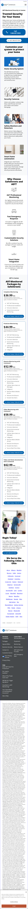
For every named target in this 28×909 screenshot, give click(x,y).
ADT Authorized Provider (18, 650)
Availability (5, 638)
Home (3, 623)
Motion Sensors (18, 647)
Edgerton (10, 585)
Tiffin (8, 608)
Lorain (7, 593)
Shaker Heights (10, 616)
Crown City (8, 582)
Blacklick (19, 570)
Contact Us (5, 650)
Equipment (17, 641)
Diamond (20, 582)
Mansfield (13, 593)
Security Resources (19, 638)
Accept (14, 906)
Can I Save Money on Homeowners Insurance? (7, 691)
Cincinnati (17, 576)
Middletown (9, 599)
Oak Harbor (12, 602)
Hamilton (11, 587)
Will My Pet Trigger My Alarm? (7, 681)
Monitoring (17, 644)
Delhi (16, 616)
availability (9, 623)
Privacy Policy (6, 660)
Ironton (17, 587)
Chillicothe (11, 576)
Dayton (14, 582)
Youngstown (10, 613)
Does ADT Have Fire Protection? (8, 667)
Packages (5, 641)
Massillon (16, 596)
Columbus (17, 579)
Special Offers (6, 644)
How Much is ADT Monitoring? (7, 686)
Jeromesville (9, 590)
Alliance (13, 570)
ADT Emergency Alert (18, 655)
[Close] (26, 892)
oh (14, 623)
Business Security (7, 647)
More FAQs (5, 696)
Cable (14, 573)
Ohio (21, 616)
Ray (18, 602)
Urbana (18, 608)
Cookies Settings (14, 901)
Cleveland (10, 579)
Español (25, 1)
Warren (10, 611)
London (20, 590)
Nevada (16, 599)
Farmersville (17, 585)
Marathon (20, 593)
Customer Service (7, 653)
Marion (11, 596)
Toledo (13, 608)
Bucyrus (9, 573)
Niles (20, 599)
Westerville (17, 611)
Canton (19, 573)
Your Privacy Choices (8, 656)
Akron (8, 570)
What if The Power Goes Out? (7, 676)
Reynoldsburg (9, 605)
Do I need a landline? (5, 672)
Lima (15, 590)
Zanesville (18, 613)
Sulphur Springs (18, 605)
